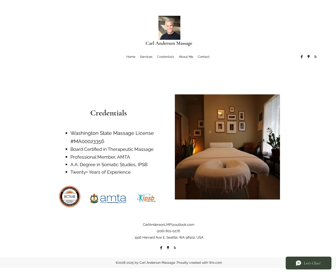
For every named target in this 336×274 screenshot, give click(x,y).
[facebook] (301, 56)
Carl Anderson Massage (169, 43)
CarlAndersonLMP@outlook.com (168, 225)
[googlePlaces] (308, 56)
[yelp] (315, 56)
